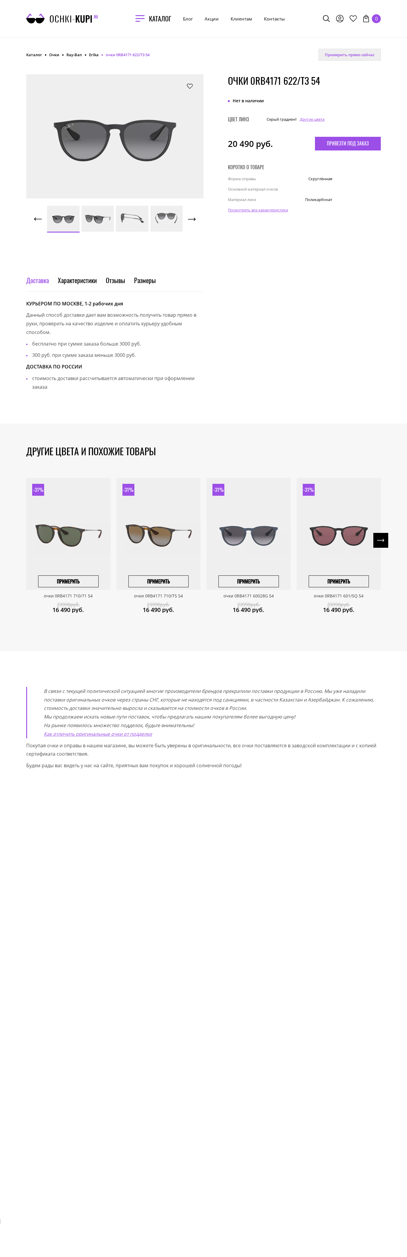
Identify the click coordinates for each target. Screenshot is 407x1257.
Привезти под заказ (348, 143)
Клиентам (241, 19)
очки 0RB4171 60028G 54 (248, 596)
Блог (188, 19)
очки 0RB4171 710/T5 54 (158, 596)
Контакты (274, 19)
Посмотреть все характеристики (258, 209)
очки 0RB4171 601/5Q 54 (338, 596)
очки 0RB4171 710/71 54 (68, 596)
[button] (53, 130)
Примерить (68, 581)
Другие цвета (312, 119)
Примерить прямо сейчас (350, 54)
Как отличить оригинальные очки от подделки (98, 734)
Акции (212, 19)
